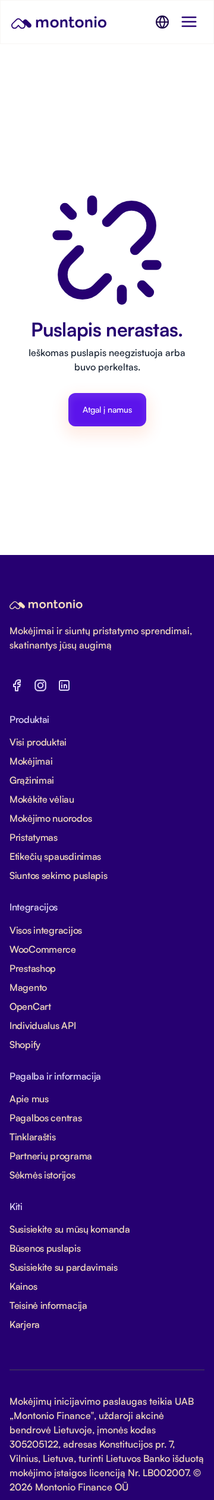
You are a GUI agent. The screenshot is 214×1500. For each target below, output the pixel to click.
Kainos (23, 1286)
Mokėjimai (31, 761)
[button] (162, 22)
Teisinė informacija (48, 1305)
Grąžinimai (32, 780)
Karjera (25, 1324)
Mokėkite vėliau (42, 799)
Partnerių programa (51, 1156)
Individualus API (43, 1025)
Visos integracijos (46, 930)
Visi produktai (38, 742)
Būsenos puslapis (45, 1248)
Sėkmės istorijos (42, 1175)
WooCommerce (43, 949)
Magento (28, 987)
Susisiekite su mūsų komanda (70, 1229)
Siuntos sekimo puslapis (59, 875)
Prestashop (33, 968)
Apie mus (29, 1099)
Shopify (25, 1044)
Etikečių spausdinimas (55, 856)
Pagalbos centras (46, 1118)
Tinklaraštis (33, 1137)
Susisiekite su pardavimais (64, 1267)
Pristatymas (34, 837)
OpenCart (30, 1006)
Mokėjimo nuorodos (51, 818)
